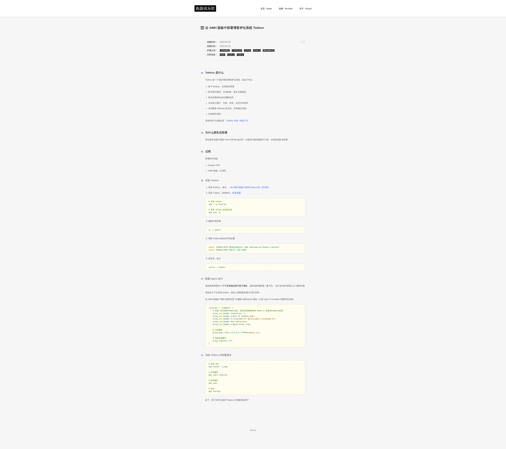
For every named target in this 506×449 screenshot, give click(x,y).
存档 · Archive (286, 8)
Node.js (257, 50)
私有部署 (236, 193)
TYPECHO (236, 50)
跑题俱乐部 (205, 8)
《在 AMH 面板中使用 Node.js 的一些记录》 (249, 187)
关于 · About (305, 8)
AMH (222, 55)
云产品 (247, 50)
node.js (231, 55)
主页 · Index (266, 8)
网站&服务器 (268, 50)
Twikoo (240, 55)
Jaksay (253, 430)
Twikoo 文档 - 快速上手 (237, 121)
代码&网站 (224, 50)
